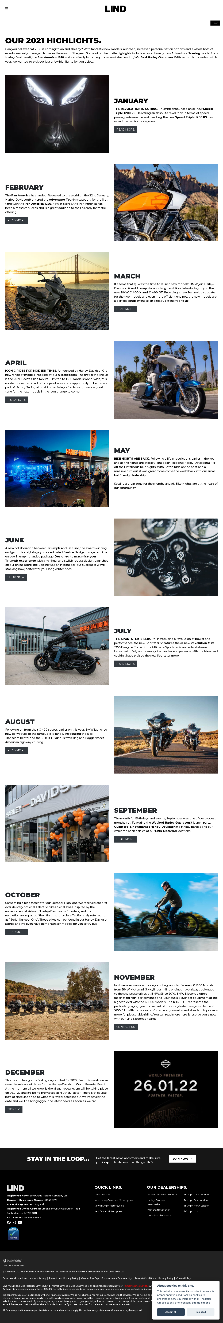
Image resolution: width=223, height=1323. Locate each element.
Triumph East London (196, 1200)
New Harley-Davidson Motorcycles (113, 1200)
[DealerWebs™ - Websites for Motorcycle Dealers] (63, 1260)
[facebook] (10, 1222)
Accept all (170, 1311)
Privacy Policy (166, 1278)
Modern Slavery (38, 1278)
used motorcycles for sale (91, 1271)
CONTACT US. (126, 1027)
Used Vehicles (102, 1194)
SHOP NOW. (16, 577)
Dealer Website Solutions (13, 1266)
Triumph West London (196, 1194)
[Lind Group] (115, 8)
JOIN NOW (180, 1158)
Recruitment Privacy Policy (63, 1278)
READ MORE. (125, 129)
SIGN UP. (13, 1109)
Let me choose (201, 1302)
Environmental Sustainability (117, 1278)
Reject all (201, 1311)
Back (215, 23)
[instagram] (15, 1222)
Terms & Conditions (145, 1278)
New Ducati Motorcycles (108, 1211)
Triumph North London (196, 1205)
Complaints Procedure (15, 1278)
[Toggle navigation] (6, 8)
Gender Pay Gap (90, 1278)
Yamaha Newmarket (159, 1210)
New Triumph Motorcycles (109, 1205)
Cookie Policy (183, 1278)
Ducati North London (159, 1215)
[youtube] (21, 1222)
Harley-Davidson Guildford (162, 1194)
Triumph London (193, 1211)
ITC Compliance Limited (136, 1286)
